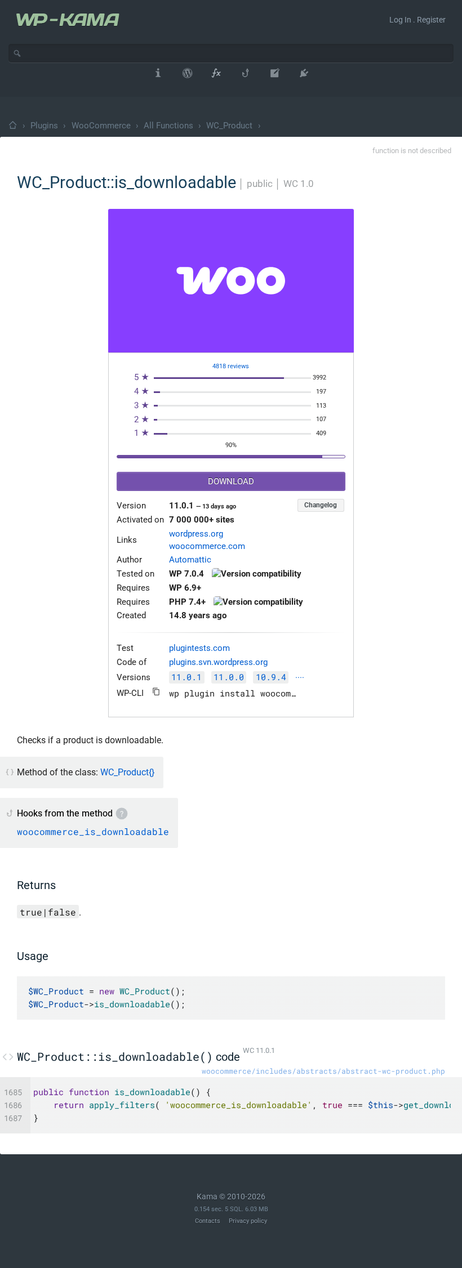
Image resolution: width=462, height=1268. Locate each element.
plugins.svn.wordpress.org (218, 662)
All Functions (168, 125)
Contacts (207, 1221)
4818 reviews (230, 366)
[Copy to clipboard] (156, 691)
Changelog (320, 505)
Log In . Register (417, 19)
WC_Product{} (127, 772)
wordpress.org (196, 534)
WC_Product (229, 125)
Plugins (44, 125)
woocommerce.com (207, 546)
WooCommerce (101, 125)
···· (299, 678)
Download (231, 481)
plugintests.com (199, 648)
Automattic (190, 560)
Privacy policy (248, 1221)
